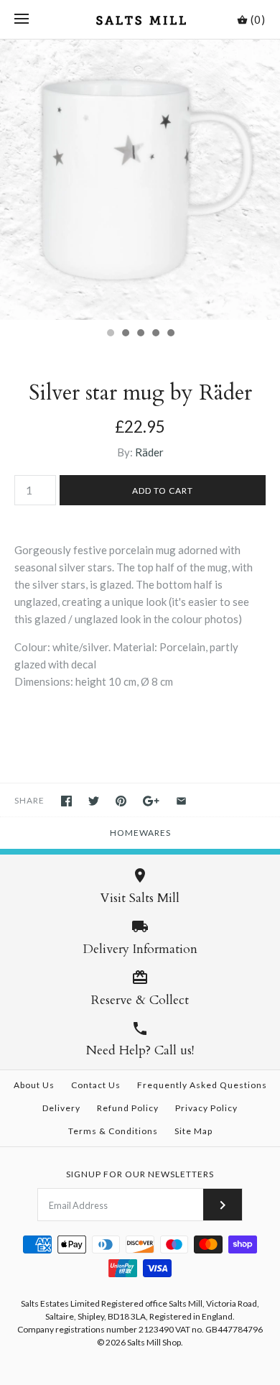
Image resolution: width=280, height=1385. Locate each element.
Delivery (61, 1108)
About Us (34, 1085)
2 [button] (125, 334)
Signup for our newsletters (140, 1174)
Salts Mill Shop (154, 1342)
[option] (140, 180)
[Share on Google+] (151, 801)
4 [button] (155, 334)
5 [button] (170, 334)
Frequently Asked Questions (202, 1085)
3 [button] (140, 334)
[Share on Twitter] (93, 801)
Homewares (140, 832)
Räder (149, 452)
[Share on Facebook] (66, 801)
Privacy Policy (206, 1108)
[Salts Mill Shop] (140, 19)
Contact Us (96, 1085)
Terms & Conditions (113, 1131)
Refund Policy (128, 1108)
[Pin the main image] (121, 801)
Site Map (193, 1131)
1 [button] (110, 334)
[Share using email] (181, 801)
